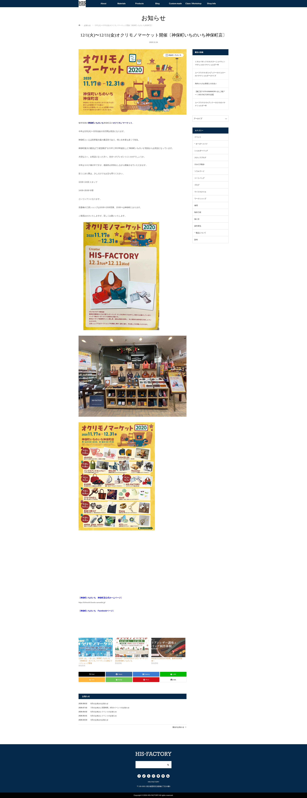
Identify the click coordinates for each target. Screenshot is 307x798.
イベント (197, 137)
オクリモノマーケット (122, 123)
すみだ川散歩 (199, 164)
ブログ (196, 185)
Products (139, 4)
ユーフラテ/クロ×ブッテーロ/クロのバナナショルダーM (210, 104)
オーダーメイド (202, 144)
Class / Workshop (193, 4)
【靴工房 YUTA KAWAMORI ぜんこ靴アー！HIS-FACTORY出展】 (210, 93)
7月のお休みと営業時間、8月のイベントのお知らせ (110, 708)
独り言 (196, 219)
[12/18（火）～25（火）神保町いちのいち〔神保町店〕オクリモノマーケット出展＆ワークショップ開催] (96, 647)
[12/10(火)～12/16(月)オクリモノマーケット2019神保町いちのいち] (132, 647)
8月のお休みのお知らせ (99, 703)
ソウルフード (199, 171)
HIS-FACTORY (153, 795)
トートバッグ (199, 178)
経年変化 (197, 226)
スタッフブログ (200, 157)
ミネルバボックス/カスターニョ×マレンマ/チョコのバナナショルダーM (210, 63)
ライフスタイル (200, 192)
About (103, 4)
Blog (157, 4)
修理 (196, 205)
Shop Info (211, 4)
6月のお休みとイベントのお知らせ (104, 712)
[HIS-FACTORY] (82, 3)
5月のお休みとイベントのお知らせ (104, 716)
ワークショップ (200, 199)
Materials (121, 4)
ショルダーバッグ (201, 151)
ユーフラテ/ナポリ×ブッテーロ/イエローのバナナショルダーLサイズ (210, 74)
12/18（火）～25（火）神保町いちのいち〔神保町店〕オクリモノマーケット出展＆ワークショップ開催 (95, 660)
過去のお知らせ (178, 727)
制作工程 (197, 212)
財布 (196, 240)
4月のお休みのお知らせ (99, 720)
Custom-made (175, 4)
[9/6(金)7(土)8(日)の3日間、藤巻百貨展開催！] (168, 647)
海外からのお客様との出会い (206, 84)
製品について (201, 233)
